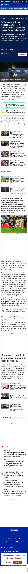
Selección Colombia (13, 18)
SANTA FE (10, 8)
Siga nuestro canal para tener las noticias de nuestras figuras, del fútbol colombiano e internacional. (15, 105)
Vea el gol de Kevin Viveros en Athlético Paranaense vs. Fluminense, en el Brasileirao (13, 484)
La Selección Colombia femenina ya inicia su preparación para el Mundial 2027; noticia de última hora (17, 180)
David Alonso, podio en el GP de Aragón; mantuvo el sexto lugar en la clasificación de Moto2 (15, 454)
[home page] (2, 1)
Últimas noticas (8, 1)
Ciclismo (6, 489)
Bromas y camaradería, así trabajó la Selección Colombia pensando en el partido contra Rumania (18, 387)
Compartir (23, 54)
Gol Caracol (16, 1)
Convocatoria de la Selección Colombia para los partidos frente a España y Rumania (17, 408)
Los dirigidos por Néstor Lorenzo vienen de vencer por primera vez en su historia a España (13, 90)
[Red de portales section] (25, 547)
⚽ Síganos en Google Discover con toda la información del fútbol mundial (15, 112)
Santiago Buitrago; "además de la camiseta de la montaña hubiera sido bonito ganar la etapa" (15, 493)
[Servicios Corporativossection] (25, 551)
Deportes (11, 558)
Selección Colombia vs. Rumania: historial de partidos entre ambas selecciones (18, 155)
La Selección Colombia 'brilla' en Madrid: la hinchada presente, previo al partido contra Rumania (18, 145)
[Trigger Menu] (2, 5)
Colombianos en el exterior (10, 470)
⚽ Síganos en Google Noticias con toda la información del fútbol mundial (15, 311)
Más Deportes (7, 450)
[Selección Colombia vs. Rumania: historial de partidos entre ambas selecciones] (5, 154)
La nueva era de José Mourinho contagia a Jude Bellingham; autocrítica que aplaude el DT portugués (14, 464)
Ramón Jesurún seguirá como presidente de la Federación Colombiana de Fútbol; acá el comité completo (18, 191)
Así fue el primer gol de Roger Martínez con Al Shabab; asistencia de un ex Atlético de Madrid (13, 474)
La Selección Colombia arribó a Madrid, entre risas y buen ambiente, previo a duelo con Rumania (18, 398)
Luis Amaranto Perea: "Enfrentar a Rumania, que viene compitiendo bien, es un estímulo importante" (18, 135)
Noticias (19, 558)
